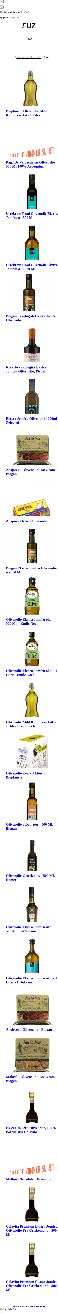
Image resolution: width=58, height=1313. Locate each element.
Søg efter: (4, 17)
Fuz (14, 1309)
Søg (46, 57)
